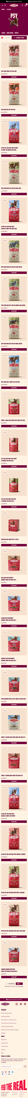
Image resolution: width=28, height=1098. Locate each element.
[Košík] (22, 5)
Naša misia (4, 1039)
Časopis (3, 1049)
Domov (3, 9)
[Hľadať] (5, 5)
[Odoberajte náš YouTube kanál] (21, 1004)
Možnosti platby (5, 1016)
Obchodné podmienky (7, 1026)
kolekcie (9, 9)
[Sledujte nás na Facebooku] (25, 1004)
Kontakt (3, 1033)
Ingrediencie (4, 1043)
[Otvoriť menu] (2, 5)
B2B (2, 1053)
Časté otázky (4, 1046)
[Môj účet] (25, 5)
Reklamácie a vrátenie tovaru (9, 1019)
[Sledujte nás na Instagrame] (16, 1004)
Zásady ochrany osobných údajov (10, 1029)
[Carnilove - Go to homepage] (14, 5)
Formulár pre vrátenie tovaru (8, 1023)
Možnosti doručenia (6, 1013)
